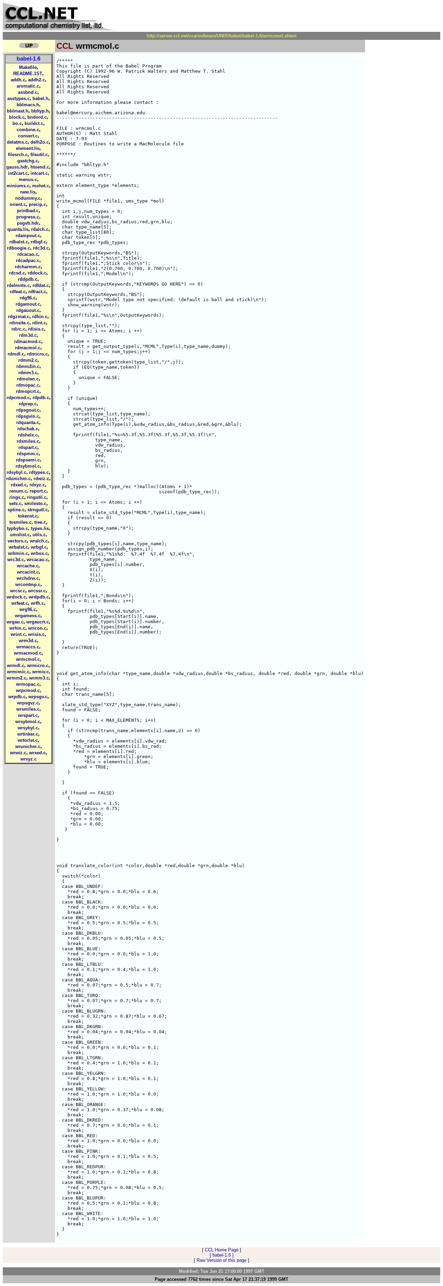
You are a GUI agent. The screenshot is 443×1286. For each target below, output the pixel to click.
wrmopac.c (27, 684)
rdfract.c (37, 291)
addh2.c (36, 79)
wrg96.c (27, 609)
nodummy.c (27, 198)
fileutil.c (39, 154)
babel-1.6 (28, 59)
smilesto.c (35, 503)
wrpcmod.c (28, 690)
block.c (17, 117)
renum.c (18, 491)
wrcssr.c (37, 590)
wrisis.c (36, 634)
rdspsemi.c (28, 459)
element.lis (27, 148)
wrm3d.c (28, 640)
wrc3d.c (15, 559)
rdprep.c (28, 403)
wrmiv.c (40, 671)
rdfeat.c (18, 291)
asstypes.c (18, 98)
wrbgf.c (39, 547)
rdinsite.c (19, 322)
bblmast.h (17, 111)
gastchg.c (27, 160)
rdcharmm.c (28, 266)
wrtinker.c (27, 734)
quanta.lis (17, 229)
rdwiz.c (41, 478)
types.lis (40, 528)
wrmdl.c (15, 665)
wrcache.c (27, 565)
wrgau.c (15, 621)
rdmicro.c (37, 354)
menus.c (28, 179)
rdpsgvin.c (27, 416)
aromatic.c (28, 86)
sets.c (15, 503)
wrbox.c (39, 553)
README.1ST (27, 73)
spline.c (16, 509)
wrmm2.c (16, 678)
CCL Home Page (221, 1249)
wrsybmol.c (27, 721)
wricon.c (37, 628)
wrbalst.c (18, 547)
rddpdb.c (27, 279)
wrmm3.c (39, 678)
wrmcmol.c (28, 659)
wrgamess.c (27, 615)
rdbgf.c (38, 241)
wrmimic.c (18, 671)
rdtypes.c (39, 472)
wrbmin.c (18, 553)
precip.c (37, 204)
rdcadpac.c (27, 260)
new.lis (27, 192)
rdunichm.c (18, 478)
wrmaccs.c (27, 646)
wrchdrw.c (28, 578)
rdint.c (39, 322)
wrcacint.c (28, 572)
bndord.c (37, 117)
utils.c (39, 534)
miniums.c (18, 185)
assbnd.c (27, 92)
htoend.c (39, 167)
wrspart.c (28, 715)
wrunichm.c (27, 746)
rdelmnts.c (18, 285)
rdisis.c (36, 329)
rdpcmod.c (18, 397)
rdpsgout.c (27, 410)
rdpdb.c (41, 397)
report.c (38, 491)
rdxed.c (19, 484)
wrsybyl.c (28, 727)
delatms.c (17, 142)
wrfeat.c (19, 603)
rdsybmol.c (28, 466)
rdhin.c (39, 316)
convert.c (28, 135)
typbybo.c (17, 528)
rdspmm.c (28, 453)
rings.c (16, 497)
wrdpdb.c (39, 597)
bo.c (17, 123)
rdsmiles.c (28, 441)
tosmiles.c (20, 522)
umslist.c (20, 534)
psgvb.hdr (28, 223)
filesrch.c (18, 154)
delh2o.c (39, 142)
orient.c (18, 204)
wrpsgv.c (37, 696)
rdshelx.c (28, 435)
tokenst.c (27, 516)
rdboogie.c (18, 248)
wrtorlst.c (28, 740)
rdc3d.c (41, 248)
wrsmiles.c (27, 709)
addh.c (18, 79)
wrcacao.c (37, 559)
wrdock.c (16, 597)
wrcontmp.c (27, 584)
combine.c (28, 129)
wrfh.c (37, 603)
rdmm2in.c (27, 366)
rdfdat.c (41, 285)
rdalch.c (39, 229)
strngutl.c (37, 509)
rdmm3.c (27, 372)
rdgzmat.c (18, 316)
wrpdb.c (17, 696)
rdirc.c (18, 329)
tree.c (40, 522)
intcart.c (39, 173)
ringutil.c (36, 497)
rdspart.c (27, 447)
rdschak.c (27, 428)
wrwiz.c (18, 752)
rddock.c (37, 273)
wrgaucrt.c (37, 621)
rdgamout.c (28, 304)
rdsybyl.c (16, 472)
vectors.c (17, 540)
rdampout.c (28, 235)
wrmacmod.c (28, 653)
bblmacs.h (28, 104)
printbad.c (28, 210)
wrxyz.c (28, 759)
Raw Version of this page (221, 1260)
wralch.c (39, 540)
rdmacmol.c (27, 347)
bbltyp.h (40, 111)
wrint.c (18, 634)
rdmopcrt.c (27, 391)
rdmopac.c (27, 385)
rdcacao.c (27, 254)
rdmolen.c (28, 378)
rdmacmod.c (27, 341)
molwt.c (40, 185)
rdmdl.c (16, 354)
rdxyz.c (37, 484)
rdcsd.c (17, 273)
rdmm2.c (27, 360)
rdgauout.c (27, 310)
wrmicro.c (37, 665)
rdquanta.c (27, 422)
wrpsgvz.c (28, 702)
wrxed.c (37, 752)
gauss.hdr (17, 167)
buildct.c (34, 123)
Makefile (28, 67)
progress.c (27, 216)
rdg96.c (28, 297)
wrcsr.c (17, 590)
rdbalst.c (18, 241)
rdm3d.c (28, 335)
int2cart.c (18, 173)
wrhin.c (17, 628)
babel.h (40, 98)
